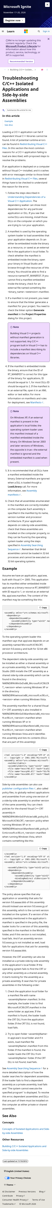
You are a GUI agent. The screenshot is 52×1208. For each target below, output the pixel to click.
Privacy (19, 1195)
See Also (9, 125)
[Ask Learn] (42, 70)
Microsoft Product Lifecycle (21, 46)
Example (9, 121)
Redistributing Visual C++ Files (21, 178)
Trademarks (8, 1204)
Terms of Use (38, 1199)
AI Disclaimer (8, 1191)
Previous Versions (27, 1191)
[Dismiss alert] (47, 4)
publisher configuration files (17, 788)
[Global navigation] (3, 31)
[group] (26, 621)
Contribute (7, 1195)
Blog (41, 1191)
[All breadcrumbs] (4, 70)
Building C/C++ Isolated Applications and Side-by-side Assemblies (22, 69)
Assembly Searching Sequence (23, 1068)
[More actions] (47, 70)
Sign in (46, 31)
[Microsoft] (26, 31)
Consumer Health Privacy (14, 1199)
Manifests (35, 402)
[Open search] (39, 31)
